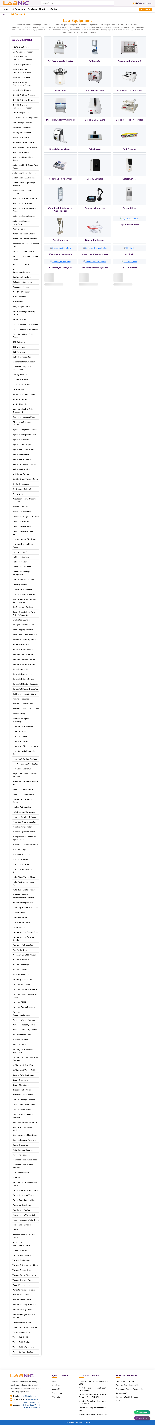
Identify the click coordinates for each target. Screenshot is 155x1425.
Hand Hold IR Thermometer (24, 635)
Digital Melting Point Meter (24, 434)
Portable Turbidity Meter (23, 1025)
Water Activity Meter (22, 1337)
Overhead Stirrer (20, 917)
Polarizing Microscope (22, 979)
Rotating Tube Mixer (21, 1090)
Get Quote (145, 9)
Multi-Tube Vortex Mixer (23, 890)
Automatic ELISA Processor (24, 178)
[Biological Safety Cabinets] (60, 106)
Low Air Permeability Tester (25, 764)
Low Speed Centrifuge (22, 769)
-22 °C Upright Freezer (22, 52)
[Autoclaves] (60, 76)
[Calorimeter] (94, 135)
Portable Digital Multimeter (25, 989)
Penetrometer (18, 927)
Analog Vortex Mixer (21, 132)
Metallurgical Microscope (23, 812)
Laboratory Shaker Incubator (25, 746)
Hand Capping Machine (22, 630)
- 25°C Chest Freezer (21, 47)
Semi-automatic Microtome (24, 1135)
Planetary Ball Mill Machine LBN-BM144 (93, 1382)
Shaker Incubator (20, 1145)
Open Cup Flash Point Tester (25, 907)
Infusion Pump (18, 713)
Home (6, 9)
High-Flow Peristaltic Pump (24, 664)
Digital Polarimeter (21, 454)
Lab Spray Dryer (19, 736)
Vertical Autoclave (20, 1295)
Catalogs (32, 9)
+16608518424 (32, 1399)
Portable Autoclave (21, 984)
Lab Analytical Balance (22, 726)
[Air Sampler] (94, 47)
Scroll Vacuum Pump (21, 1109)
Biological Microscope (22, 282)
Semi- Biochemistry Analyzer (25, 1122)
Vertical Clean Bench (21, 1300)
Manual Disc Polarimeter (23, 794)
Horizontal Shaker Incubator (25, 689)
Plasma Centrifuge (20, 965)
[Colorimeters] (129, 165)
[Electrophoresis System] (94, 261)
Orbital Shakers (19, 912)
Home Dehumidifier (20, 669)
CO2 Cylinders (18, 342)
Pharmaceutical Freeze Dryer (25, 932)
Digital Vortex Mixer (21, 469)
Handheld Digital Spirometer (25, 639)
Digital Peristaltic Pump (23, 449)
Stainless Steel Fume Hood (24, 1160)
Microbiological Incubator (23, 832)
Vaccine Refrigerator (21, 1255)
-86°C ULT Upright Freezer (24, 100)
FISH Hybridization (20, 557)
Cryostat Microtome (21, 384)
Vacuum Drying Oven (21, 1260)
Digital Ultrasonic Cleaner (24, 464)
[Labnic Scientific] (22, 1377)
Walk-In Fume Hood (21, 1332)
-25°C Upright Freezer (22, 64)
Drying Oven (17, 494)
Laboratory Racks (20, 741)
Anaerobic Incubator (21, 127)
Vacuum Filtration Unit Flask (25, 1265)
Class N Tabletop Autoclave (25, 329)
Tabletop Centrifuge (21, 1205)
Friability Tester (19, 584)
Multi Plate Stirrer (20, 864)
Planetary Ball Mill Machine (24, 955)
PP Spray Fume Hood (21, 1035)
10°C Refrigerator (20, 113)
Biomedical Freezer (20, 287)
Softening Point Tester (22, 1155)
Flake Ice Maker (19, 562)
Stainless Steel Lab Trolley (127, 1397)
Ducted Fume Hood (21, 507)
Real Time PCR (19, 1044)
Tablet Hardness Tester (23, 1195)
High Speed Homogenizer (23, 659)
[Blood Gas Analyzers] (60, 135)
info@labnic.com (144, 3)
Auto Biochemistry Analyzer (25, 147)
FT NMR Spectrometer (22, 589)
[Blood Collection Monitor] (129, 106)
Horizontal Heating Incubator (25, 684)
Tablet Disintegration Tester (25, 1190)
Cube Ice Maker (19, 389)
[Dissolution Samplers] (60, 248)
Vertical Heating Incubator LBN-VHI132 (93, 1409)
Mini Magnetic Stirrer (21, 854)
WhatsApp (144, 1412)
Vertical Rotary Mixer (22, 1309)
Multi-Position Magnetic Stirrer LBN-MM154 (92, 1389)
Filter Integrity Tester (22, 552)
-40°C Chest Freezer (21, 77)
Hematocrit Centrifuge (22, 649)
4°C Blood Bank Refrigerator (25, 118)
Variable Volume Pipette (23, 1290)
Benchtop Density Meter (23, 251)
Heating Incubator (20, 644)
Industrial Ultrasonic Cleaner (25, 709)
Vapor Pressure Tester (22, 1285)
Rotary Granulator (20, 1080)
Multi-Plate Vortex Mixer (23, 877)
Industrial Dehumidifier (22, 704)
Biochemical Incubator (22, 277)
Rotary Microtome (20, 1085)
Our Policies (57, 1397)
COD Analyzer (18, 352)
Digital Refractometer (22, 459)
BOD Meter (17, 302)
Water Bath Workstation (23, 1347)
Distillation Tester (20, 474)
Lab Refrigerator (19, 731)
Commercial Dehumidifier (23, 362)
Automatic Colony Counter (24, 173)
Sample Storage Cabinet (23, 1100)
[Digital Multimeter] (129, 218)
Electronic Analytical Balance (25, 516)
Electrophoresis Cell (21, 526)
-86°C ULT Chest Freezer (23, 95)
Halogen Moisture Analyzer (24, 625)
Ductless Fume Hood (21, 511)
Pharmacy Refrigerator (22, 945)
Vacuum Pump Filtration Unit (25, 1275)
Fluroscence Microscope (23, 579)
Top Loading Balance (21, 1225)
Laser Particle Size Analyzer (25, 759)
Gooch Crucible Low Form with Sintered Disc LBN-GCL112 (92, 1396)
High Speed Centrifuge (22, 654)
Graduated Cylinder (21, 620)
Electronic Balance (20, 521)
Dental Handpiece (20, 404)
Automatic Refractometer (24, 216)
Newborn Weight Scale (22, 902)
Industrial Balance (20, 699)
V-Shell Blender (19, 1250)
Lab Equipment (18, 9)
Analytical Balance (20, 137)
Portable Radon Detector (23, 1007)
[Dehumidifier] (129, 194)
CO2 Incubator (19, 347)
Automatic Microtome (22, 203)
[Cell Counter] (129, 135)
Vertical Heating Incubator (24, 1305)
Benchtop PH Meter (21, 264)
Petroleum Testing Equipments (129, 1389)
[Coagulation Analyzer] (60, 165)
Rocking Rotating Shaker (23, 1075)
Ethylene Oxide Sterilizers (24, 539)
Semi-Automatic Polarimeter (25, 1140)
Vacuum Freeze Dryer (22, 1270)
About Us (43, 9)
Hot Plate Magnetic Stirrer (24, 694)
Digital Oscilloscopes (21, 444)
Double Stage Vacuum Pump (25, 479)
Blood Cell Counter (21, 292)
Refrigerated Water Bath (23, 1070)
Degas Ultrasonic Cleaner (24, 394)
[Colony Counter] (94, 165)
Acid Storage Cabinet (22, 122)
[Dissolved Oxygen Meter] (94, 248)
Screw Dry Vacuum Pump (23, 1104)
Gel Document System (22, 607)
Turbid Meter (18, 1230)
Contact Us (56, 9)
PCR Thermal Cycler (21, 922)
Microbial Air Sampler (22, 827)
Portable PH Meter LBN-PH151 (93, 1414)
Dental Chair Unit (20, 399)
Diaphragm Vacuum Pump (23, 417)
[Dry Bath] (129, 248)
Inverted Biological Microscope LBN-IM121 (92, 1402)
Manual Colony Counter (23, 789)
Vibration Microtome (21, 1322)
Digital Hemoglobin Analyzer (25, 430)
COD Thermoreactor (21, 357)
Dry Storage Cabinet (21, 489)
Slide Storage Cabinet (22, 1150)
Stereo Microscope (20, 1172)
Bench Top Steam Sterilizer (24, 234)
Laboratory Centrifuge (125, 1381)
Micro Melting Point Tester (24, 817)
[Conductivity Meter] (94, 194)
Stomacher (17, 1177)
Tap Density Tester (21, 1210)
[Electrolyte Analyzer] (60, 261)
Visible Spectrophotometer (24, 1327)
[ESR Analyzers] (129, 261)
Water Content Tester (22, 1352)
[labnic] (16, 3)
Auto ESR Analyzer (21, 152)
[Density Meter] (60, 226)
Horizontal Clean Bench (23, 679)
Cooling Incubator (20, 374)
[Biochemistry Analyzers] (129, 76)
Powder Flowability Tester (24, 1030)
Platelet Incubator (20, 974)
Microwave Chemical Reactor (25, 844)
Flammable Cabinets (21, 567)
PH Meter (120, 1401)
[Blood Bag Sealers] (94, 106)
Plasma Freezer (19, 970)
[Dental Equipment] (94, 226)
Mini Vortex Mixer (20, 859)
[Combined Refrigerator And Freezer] (60, 194)
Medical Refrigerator (21, 807)
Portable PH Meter (21, 1002)
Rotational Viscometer (22, 1095)
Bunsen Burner (19, 319)
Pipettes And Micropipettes (128, 1385)
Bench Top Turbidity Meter (24, 239)
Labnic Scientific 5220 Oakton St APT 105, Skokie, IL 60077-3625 (32, 1405)
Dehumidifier (121, 1393)
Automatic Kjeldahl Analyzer (25, 198)
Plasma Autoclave (20, 960)
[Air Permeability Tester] (60, 47)
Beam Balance (18, 229)
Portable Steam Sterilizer (24, 1020)
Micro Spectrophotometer (24, 822)
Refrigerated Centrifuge (23, 1065)
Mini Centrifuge (19, 849)
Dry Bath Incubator (21, 484)
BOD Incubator (19, 297)
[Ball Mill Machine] (94, 76)
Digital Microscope (20, 439)
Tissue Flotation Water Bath (25, 1220)
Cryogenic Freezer (20, 379)
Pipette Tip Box (19, 950)
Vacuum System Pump (22, 1280)
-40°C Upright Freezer (22, 90)
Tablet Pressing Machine (23, 1200)
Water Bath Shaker (21, 1342)
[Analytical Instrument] (129, 47)
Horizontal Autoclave (22, 674)
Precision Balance (20, 1039)
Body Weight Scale (21, 306)
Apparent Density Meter (23, 142)
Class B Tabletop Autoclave (25, 324)
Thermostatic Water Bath (24, 1215)
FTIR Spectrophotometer (23, 594)
